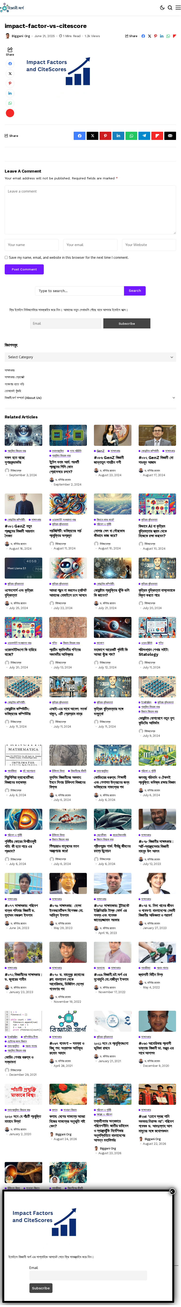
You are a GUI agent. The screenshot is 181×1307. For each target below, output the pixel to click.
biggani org (21, 36)
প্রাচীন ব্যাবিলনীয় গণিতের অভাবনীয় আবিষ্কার (65, 652)
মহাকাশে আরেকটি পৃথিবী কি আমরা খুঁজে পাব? (111, 652)
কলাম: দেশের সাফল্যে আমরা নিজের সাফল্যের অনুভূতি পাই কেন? (67, 1121)
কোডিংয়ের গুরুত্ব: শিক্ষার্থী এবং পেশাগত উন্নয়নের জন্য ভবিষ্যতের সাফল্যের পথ (111, 782)
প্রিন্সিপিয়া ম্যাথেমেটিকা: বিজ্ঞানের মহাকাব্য (19, 779)
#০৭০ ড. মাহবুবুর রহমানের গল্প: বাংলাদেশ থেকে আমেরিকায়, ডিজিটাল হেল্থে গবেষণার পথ (66, 981)
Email (33, 1267)
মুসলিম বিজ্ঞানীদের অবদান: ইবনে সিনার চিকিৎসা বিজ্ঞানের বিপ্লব (67, 782)
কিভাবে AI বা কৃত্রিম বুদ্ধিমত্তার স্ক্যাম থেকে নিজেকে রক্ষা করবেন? (153, 531)
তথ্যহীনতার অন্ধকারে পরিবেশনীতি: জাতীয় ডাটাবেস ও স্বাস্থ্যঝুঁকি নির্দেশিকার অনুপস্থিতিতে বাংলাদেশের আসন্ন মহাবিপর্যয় (111, 1131)
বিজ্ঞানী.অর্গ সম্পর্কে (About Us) (23, 398)
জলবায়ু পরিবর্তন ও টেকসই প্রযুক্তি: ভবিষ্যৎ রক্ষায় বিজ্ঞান (157, 779)
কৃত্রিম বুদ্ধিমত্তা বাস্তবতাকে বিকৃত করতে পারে (157, 592)
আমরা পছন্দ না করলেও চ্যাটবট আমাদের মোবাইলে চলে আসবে (68, 592)
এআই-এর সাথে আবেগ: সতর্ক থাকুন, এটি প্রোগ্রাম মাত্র (68, 711)
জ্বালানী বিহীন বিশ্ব (151, 974)
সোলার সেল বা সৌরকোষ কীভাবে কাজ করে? (109, 533)
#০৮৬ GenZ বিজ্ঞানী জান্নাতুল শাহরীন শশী (109, 460)
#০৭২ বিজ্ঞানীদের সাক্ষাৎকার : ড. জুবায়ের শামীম (23, 977)
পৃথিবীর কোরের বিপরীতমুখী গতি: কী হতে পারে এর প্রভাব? (20, 846)
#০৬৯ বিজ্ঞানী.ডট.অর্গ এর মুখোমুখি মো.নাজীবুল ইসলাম (111, 977)
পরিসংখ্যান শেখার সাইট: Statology (154, 652)
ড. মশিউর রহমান (63, 480)
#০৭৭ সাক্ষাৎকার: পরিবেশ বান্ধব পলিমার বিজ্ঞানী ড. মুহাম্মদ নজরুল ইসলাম (21, 910)
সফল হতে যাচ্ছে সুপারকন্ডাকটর (15, 460)
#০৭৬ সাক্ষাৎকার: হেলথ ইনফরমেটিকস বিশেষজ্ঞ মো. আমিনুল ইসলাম (66, 910)
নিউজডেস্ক (16, 470)
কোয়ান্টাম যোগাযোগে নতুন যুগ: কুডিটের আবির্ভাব (157, 720)
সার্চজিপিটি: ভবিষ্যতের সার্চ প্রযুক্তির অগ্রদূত (65, 533)
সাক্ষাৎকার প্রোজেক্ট (14, 377)
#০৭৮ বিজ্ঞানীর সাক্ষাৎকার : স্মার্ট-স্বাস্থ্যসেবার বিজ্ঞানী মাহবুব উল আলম (156, 846)
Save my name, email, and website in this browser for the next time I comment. (69, 257)
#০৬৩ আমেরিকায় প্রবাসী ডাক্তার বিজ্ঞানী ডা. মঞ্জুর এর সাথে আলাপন (156, 1048)
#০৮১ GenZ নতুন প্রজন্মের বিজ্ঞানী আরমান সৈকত (19, 531)
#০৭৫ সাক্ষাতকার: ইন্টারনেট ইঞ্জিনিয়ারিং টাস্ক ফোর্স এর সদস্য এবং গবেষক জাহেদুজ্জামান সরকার (111, 912)
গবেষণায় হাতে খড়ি (14, 384)
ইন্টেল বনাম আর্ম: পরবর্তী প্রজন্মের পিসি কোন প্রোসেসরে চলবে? (64, 467)
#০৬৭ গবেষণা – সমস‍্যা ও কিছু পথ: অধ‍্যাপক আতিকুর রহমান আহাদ (66, 1048)
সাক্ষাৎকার (10, 370)
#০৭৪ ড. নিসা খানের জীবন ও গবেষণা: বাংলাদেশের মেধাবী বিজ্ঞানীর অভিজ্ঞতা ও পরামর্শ (157, 910)
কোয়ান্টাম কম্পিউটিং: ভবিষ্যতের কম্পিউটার (18, 711)
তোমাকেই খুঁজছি (13, 391)
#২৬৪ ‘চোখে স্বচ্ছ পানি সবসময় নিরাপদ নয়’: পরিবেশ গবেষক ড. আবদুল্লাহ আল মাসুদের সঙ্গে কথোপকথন (156, 1123)
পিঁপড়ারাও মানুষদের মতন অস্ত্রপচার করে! (64, 848)
